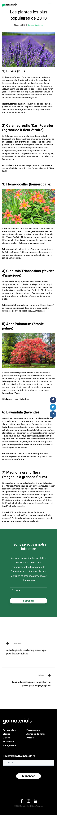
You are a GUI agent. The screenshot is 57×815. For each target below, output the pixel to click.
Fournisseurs (33, 730)
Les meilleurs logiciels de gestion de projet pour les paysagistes (31, 680)
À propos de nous (35, 734)
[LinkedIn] (35, 802)
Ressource (8, 741)
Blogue (31, 25)
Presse (30, 737)
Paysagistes (9, 730)
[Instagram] (28, 802)
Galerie (7, 737)
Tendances (39, 25)
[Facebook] (21, 802)
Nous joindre (9, 745)
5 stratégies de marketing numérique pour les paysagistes (26, 648)
